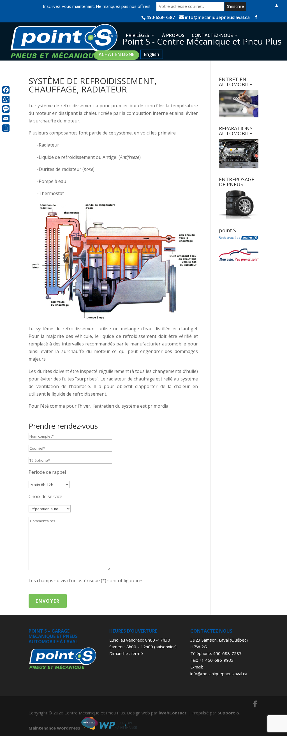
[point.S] (238, 238)
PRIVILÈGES (137, 35)
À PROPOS (173, 35)
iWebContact (173, 713)
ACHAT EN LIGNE (116, 54)
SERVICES (103, 35)
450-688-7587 (227, 653)
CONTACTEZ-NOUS (212, 35)
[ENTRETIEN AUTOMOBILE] (238, 103)
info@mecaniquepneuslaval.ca (218, 673)
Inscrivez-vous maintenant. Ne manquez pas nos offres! (96, 6)
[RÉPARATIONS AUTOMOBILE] (238, 153)
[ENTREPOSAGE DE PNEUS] (238, 204)
